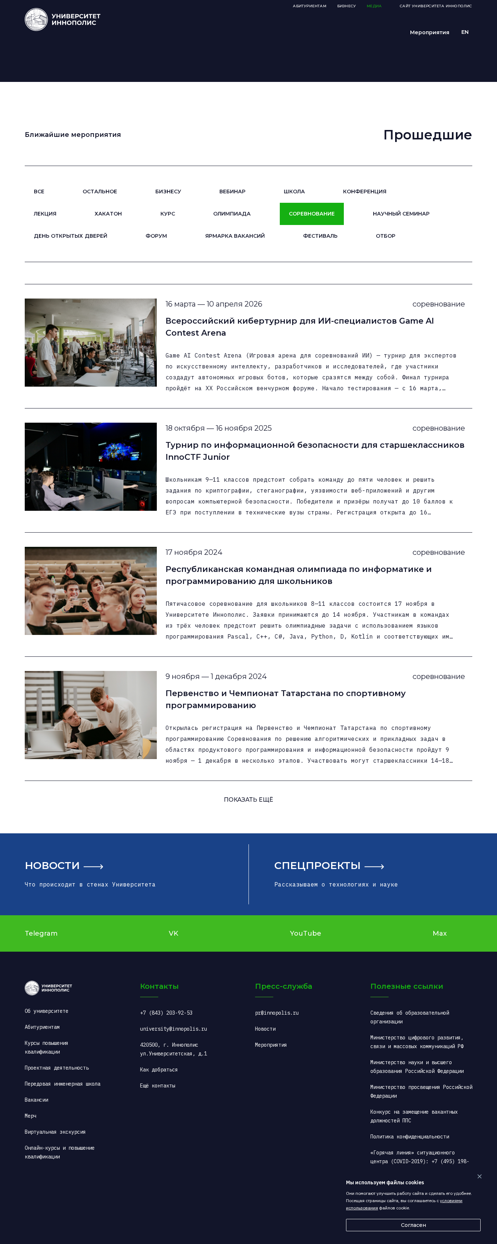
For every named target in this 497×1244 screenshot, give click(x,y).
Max (440, 933)
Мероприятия (429, 32)
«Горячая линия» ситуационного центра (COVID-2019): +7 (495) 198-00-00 (419, 1161)
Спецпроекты (317, 865)
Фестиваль (320, 236)
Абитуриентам (309, 6)
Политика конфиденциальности (409, 1136)
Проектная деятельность (57, 1068)
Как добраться (159, 1069)
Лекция (45, 213)
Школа (294, 191)
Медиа (374, 6)
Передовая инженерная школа (62, 1084)
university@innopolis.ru (173, 1029)
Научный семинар (401, 213)
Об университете (46, 1011)
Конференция (364, 191)
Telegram (41, 933)
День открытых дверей (70, 236)
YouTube (305, 933)
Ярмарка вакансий (235, 236)
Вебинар (232, 191)
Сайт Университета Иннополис (436, 6)
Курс (167, 213)
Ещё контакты (157, 1085)
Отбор (385, 236)
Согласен (413, 1225)
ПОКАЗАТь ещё (248, 799)
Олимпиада (232, 213)
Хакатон (108, 213)
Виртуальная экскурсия (55, 1132)
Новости (52, 865)
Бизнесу (168, 191)
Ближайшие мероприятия (73, 135)
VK (173, 933)
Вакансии (36, 1100)
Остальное (100, 191)
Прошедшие (427, 135)
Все (39, 191)
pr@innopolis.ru (277, 1013)
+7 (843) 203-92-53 (166, 1013)
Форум (156, 236)
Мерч (30, 1116)
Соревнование (312, 213)
